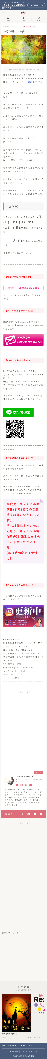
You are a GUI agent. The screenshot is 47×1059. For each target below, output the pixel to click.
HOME (4, 1046)
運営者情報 (14, 1051)
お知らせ (28, 26)
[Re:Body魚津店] (23, 13)
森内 (30, 81)
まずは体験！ (35, 5)
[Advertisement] (23, 712)
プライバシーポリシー (29, 1051)
